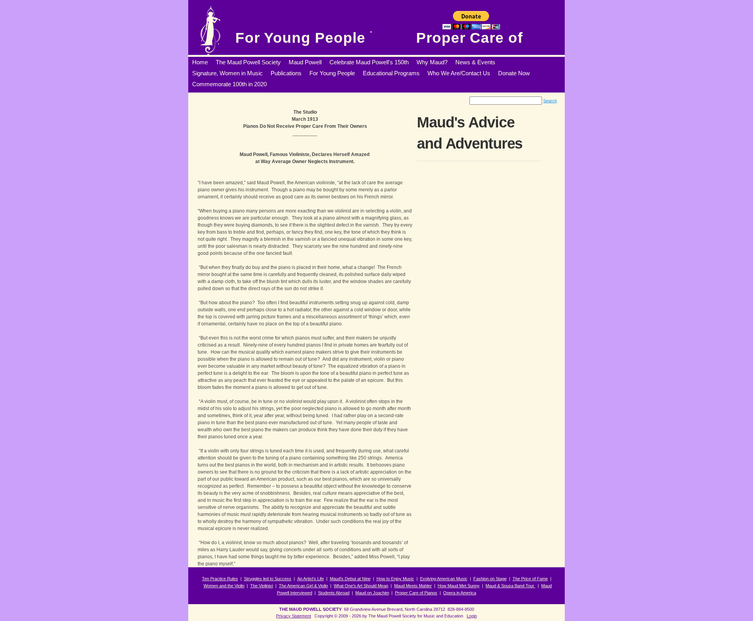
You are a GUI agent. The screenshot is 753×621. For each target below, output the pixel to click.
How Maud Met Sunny (459, 585)
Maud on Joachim (372, 592)
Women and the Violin (224, 585)
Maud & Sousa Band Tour (510, 585)
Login (472, 616)
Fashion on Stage (490, 578)
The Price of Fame (530, 578)
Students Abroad (333, 592)
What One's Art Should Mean (361, 585)
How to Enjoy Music (395, 578)
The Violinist (261, 585)
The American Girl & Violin (303, 585)
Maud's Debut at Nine (350, 578)
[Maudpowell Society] (210, 29)
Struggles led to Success (267, 578)
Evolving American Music (443, 578)
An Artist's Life (310, 578)
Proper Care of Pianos (416, 592)
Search (550, 100)
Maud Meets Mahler (413, 585)
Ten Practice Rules (220, 578)
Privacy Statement (293, 616)
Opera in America (459, 592)
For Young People (300, 38)
